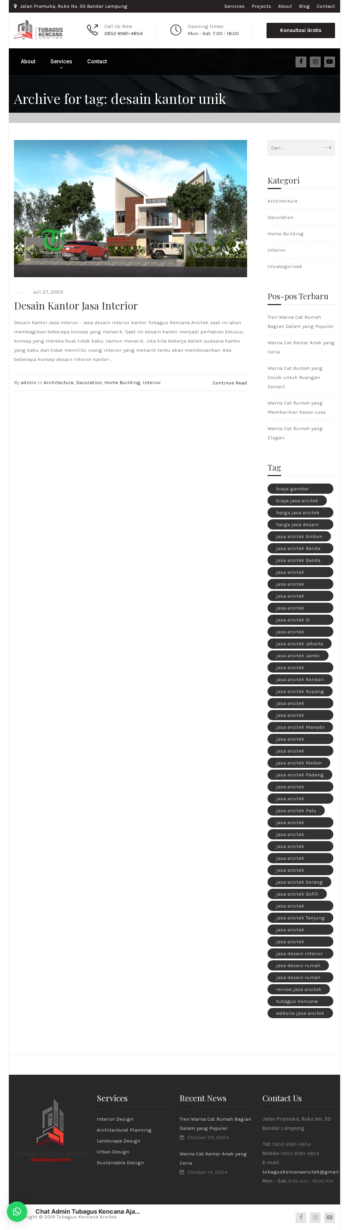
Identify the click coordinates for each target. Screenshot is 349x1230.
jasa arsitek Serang (299, 882)
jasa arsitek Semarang (290, 871)
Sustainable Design (120, 1163)
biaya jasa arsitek (297, 501)
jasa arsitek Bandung (290, 573)
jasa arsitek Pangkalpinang (294, 823)
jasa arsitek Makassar (290, 704)
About (285, 6)
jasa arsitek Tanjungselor (291, 931)
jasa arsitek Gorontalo (290, 633)
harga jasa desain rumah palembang (298, 525)
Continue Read (230, 383)
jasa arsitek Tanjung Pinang (300, 919)
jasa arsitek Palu (296, 810)
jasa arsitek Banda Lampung (298, 561)
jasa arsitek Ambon (299, 536)
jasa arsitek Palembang (290, 799)
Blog (304, 6)
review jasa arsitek (298, 989)
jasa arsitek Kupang (300, 691)
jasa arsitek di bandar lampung (296, 621)
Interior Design (115, 1119)
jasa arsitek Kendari (300, 679)
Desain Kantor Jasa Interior (76, 305)
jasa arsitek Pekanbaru (290, 835)
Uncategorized (285, 266)
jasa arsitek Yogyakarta (290, 943)
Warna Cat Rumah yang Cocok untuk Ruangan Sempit (295, 377)
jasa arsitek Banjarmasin (291, 585)
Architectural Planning (124, 1130)
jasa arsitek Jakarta (299, 644)
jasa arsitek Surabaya (290, 907)
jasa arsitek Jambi (298, 655)
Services (234, 6)
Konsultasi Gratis (300, 30)
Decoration (89, 382)
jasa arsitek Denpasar (290, 609)
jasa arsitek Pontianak (290, 847)
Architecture (59, 382)
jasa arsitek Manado (300, 727)
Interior (152, 382)
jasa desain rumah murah (298, 978)
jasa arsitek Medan (299, 763)
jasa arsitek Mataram (290, 752)
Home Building (122, 382)
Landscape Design (118, 1141)
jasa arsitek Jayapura (290, 668)
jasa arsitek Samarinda (290, 859)
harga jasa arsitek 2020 (298, 513)
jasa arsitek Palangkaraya (292, 788)
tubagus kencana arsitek (297, 1002)
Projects (261, 6)
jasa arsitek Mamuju (290, 716)
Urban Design (113, 1152)
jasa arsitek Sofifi (297, 894)
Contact (326, 6)
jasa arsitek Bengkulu (290, 597)
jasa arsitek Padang (300, 775)
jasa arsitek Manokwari (290, 740)
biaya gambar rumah (292, 490)
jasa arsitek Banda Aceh (298, 549)
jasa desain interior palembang (299, 954)
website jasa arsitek (300, 1013)
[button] (17, 1211)
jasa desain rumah (298, 965)
